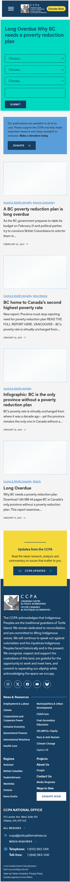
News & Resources (16, 697)
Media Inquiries (20, 841)
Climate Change (46, 743)
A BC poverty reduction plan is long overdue (33, 211)
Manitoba (8, 783)
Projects (42, 759)
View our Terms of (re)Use (15, 873)
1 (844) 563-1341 (38, 855)
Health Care (10, 746)
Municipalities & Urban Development (50, 705)
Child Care (43, 714)
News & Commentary (44, 202)
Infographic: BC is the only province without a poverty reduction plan (29, 399)
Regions (8, 759)
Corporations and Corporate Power (13, 718)
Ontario (7, 790)
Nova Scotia (10, 796)
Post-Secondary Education (46, 722)
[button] (35, 58)
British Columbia (13, 771)
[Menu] (11, 8)
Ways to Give (45, 788)
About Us (43, 764)
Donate (18, 145)
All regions (12, 828)
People (41, 770)
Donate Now (56, 8)
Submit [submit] (15, 104)
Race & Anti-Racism (48, 737)
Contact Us (44, 776)
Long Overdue (17, 488)
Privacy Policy (36, 873)
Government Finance (15, 733)
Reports (37, 481)
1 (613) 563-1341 (38, 849)
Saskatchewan (11, 777)
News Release (40, 295)
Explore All (42, 750)
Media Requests (46, 782)
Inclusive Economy (14, 726)
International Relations (16, 739)
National (8, 764)
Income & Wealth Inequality (17, 202)
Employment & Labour (16, 703)
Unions (7, 710)
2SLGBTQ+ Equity (47, 731)
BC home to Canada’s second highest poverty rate (32, 304)
